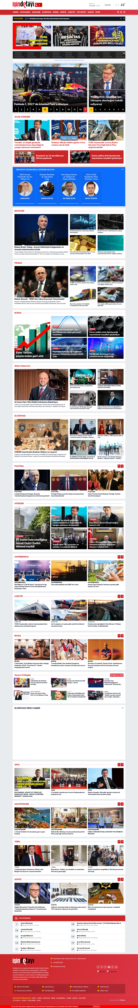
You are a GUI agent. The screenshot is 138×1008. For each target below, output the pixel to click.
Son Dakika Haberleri (79, 990)
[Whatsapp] (112, 967)
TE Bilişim (122, 1000)
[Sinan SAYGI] (25, 189)
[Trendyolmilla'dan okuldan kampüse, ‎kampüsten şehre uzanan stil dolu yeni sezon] (69, 649)
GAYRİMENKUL (20, 582)
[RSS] (116, 967)
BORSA (56, 12)
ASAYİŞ (17, 905)
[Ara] (118, 12)
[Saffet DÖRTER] (91, 189)
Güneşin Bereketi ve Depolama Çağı (47, 177)
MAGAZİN (82, 998)
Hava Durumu (49, 987)
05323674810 (58, 962)
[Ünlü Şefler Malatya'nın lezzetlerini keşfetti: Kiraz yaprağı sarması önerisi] (69, 818)
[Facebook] (98, 967)
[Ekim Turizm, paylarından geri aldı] (32, 337)
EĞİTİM (40, 998)
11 (75, 110)
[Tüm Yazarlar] (123, 170)
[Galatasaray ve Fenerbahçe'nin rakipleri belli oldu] (107, 36)
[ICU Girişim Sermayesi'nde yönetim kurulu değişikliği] (106, 348)
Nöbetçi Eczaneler (23, 987)
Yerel (16, 867)
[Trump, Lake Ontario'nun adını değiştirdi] (33, 36)
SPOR (97, 12)
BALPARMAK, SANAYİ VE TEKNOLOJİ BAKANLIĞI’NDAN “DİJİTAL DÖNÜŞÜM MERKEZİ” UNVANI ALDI (28, 794)
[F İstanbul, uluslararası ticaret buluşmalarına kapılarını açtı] (69, 778)
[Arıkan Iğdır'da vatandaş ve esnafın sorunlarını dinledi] (69, 539)
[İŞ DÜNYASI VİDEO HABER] (123, 708)
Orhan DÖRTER (47, 198)
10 (69, 110)
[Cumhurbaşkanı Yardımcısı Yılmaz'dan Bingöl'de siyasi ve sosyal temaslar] (32, 855)
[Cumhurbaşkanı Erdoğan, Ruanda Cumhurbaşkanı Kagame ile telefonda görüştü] (32, 480)
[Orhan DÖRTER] (47, 189)
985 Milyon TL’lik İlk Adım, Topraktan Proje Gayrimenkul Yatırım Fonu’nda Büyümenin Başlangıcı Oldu (30, 586)
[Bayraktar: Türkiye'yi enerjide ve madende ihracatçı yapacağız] (69, 855)
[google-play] (112, 971)
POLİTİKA (18, 491)
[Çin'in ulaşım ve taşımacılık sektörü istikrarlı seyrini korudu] (69, 610)
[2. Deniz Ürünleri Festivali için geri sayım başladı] (32, 818)
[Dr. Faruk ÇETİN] (69, 189)
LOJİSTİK (71, 12)
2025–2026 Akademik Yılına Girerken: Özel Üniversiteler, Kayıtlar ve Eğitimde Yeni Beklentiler (91, 177)
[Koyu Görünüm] (121, 12)
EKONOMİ (36, 12)
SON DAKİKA (25, 12)
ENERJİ (53, 998)
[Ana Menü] (124, 12)
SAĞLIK (91, 12)
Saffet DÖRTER (91, 198)
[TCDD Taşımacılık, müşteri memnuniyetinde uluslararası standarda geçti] (32, 610)
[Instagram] (105, 967)
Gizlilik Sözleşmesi (86, 1006)
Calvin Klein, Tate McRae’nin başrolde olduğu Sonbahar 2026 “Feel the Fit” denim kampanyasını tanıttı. (31, 665)
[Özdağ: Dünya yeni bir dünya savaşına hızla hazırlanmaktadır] (69, 480)
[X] (101, 967)
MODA (16, 661)
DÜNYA (63, 12)
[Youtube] (109, 967)
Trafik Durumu (104, 987)
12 (80, 110)
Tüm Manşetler (49, 990)
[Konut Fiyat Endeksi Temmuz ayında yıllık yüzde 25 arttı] (106, 571)
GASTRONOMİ (19, 829)
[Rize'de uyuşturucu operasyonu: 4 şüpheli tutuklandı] (106, 893)
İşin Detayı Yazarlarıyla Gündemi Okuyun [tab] (35, 170)
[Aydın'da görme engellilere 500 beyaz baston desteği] (106, 855)
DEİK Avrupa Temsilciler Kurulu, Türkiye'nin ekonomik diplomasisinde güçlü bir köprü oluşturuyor (25, 177)
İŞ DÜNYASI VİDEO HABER (27, 708)
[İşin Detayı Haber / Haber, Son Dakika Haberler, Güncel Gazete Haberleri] (27, 4)
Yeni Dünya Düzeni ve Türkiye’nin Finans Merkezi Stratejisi (69, 177)
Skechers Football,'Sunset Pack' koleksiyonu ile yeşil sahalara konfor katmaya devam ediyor (105, 665)
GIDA (16, 790)
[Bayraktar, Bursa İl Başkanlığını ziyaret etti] (106, 517)
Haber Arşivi (104, 990)
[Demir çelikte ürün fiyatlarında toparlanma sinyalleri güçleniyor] (106, 326)
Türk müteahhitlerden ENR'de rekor (65, 584)
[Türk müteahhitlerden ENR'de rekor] (69, 571)
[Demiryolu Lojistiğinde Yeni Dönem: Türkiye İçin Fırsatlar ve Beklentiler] (106, 610)
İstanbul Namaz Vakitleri (80, 987)
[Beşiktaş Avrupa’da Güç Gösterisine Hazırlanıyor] (70, 36)
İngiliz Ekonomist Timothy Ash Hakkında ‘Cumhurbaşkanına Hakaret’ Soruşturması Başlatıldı (30, 909)
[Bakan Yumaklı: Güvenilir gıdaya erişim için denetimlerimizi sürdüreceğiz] (106, 778)
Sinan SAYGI (24, 198)
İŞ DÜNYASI (46, 12)
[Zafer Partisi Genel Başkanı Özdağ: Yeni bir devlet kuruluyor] (106, 480)
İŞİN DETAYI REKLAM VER (22, 998)
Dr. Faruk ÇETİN (69, 198)
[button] (121, 18)
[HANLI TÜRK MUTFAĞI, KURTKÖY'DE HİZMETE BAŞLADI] (106, 818)
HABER (15, 12)
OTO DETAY (81, 12)
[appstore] (101, 971)
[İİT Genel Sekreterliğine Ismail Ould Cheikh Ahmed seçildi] (32, 528)
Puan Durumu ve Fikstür (24, 990)
